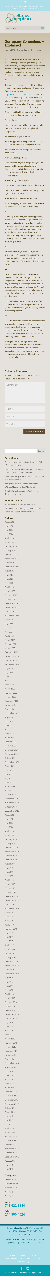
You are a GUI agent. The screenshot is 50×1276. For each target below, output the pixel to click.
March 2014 (10, 1087)
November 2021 (12, 754)
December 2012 (11, 1144)
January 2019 (10, 892)
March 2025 (10, 591)
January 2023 (10, 697)
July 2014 (9, 1071)
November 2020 (12, 802)
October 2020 (11, 807)
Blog (41, 6)
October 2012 (11, 1152)
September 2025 (12, 566)
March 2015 (10, 1038)
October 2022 (11, 709)
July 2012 (9, 1165)
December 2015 (11, 1010)
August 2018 (10, 912)
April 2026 (9, 538)
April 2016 (9, 994)
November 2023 (12, 656)
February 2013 (11, 1136)
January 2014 (10, 1095)
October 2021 (11, 758)
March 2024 (10, 640)
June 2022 (9, 725)
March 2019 (10, 884)
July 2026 (9, 526)
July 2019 (9, 868)
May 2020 (9, 827)
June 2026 (9, 530)
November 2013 (12, 1104)
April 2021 (9, 782)
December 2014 (11, 1051)
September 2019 (12, 859)
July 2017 (9, 933)
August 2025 (10, 570)
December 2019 (11, 847)
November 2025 (12, 558)
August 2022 (10, 717)
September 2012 (12, 1157)
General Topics (23, 50)
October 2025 (11, 562)
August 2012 (10, 1161)
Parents (14, 6)
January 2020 (10, 843)
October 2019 (11, 855)
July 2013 (9, 1116)
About (15, 9)
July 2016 (9, 982)
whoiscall (9, 504)
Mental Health (11, 1187)
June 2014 (9, 1075)
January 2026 (10, 550)
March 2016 (10, 998)
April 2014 (9, 1083)
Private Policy (32, 9)
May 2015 (9, 1030)
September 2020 (12, 811)
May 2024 (9, 632)
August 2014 (10, 1067)
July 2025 (9, 575)
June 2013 (9, 1120)
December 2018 (11, 896)
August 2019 (10, 864)
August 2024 (10, 619)
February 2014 (11, 1091)
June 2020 (9, 823)
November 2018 (12, 900)
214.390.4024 (15, 1214)
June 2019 (9, 872)
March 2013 (10, 1132)
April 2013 (9, 1128)
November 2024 (12, 607)
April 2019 (9, 880)
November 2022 (12, 705)
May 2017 (9, 941)
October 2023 (11, 660)
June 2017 (9, 937)
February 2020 (11, 839)
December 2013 (11, 1100)
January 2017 (10, 957)
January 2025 (10, 599)
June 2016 (9, 986)
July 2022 (9, 721)
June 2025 (9, 579)
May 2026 (9, 534)
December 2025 (11, 554)
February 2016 (11, 1002)
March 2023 (10, 689)
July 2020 (9, 819)
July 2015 (9, 1022)
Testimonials (33, 6)
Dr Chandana (10, 508)
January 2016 (10, 1006)
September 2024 (12, 615)
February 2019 (11, 888)
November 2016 (12, 965)
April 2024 (9, 636)
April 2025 (9, 587)
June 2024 (9, 627)
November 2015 (12, 1014)
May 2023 (9, 680)
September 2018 (12, 908)
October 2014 (11, 1059)
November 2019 (12, 851)
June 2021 (9, 774)
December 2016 (11, 961)
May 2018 (9, 920)
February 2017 (11, 953)
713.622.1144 (15, 1205)
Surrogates (23, 6)
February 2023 (11, 693)
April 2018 (9, 925)
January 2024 (10, 648)
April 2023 (9, 684)
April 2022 (9, 733)
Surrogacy (9, 1191)
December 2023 (11, 652)
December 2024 (11, 603)
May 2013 (9, 1124)
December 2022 (11, 701)
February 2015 (11, 1043)
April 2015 (9, 1034)
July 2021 (9, 770)
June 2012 (9, 1169)
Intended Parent (11, 1183)
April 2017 (9, 945)
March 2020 (10, 835)
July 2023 (9, 672)
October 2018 (11, 904)
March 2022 (10, 737)
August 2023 (10, 668)
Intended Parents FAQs (25, 504)
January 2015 (10, 1047)
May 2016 (9, 990)
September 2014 (12, 1063)
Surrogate (9, 1195)
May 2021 (9, 778)
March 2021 (10, 786)
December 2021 (11, 750)
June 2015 (9, 1026)
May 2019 (9, 876)
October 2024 (11, 611)
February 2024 (11, 644)
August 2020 (10, 815)
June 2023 (9, 676)
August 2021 (10, 766)
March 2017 (10, 949)
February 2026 (11, 546)
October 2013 (11, 1108)
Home (7, 6)
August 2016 (10, 977)
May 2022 (9, 729)
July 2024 (9, 623)
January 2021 (10, 794)
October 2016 (11, 969)
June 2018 (9, 916)
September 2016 (12, 973)
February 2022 (11, 741)
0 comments (36, 50)
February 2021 (11, 790)
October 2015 (11, 1018)
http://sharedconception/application (20, 94)
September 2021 (12, 762)
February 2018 (11, 929)
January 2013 (10, 1140)
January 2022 (10, 745)
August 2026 (10, 522)
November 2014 (12, 1055)
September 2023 (12, 664)
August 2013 (10, 1112)
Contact (22, 9)
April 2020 (9, 831)
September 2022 (12, 713)
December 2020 (11, 798)
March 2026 (10, 542)
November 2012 (12, 1148)
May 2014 (9, 1079)
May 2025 (9, 583)
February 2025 (11, 595)
